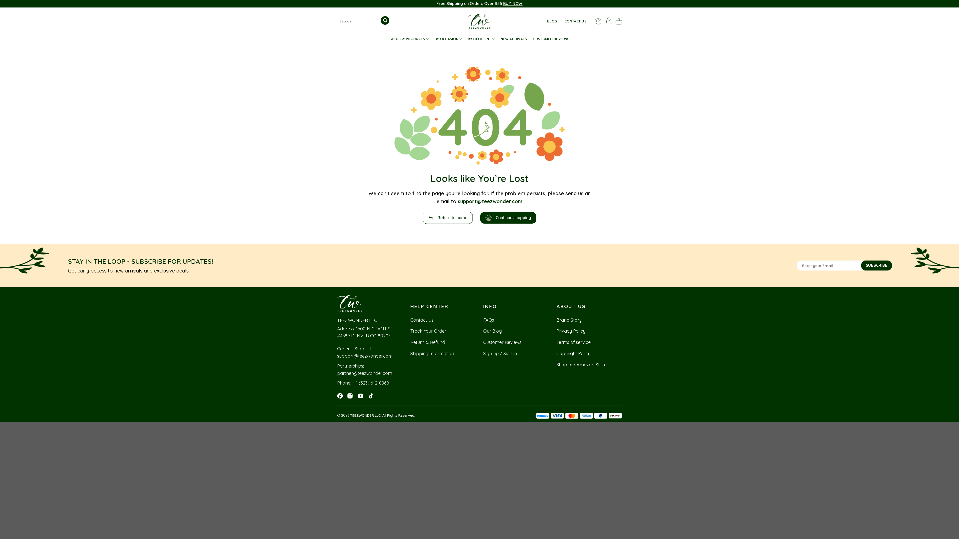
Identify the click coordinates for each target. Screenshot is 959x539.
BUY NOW (513, 3)
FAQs (488, 320)
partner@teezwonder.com (364, 373)
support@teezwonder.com (365, 356)
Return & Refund (427, 342)
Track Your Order (428, 331)
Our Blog (492, 331)
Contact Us (422, 320)
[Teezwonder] (479, 21)
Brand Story (569, 320)
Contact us (575, 21)
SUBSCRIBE (876, 265)
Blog (552, 21)
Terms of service (573, 342)
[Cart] (619, 21)
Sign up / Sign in (500, 353)
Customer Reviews (551, 39)
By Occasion (447, 39)
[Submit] (385, 20)
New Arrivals (513, 39)
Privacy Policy (570, 331)
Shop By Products (407, 39)
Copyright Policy (573, 353)
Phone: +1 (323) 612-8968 (363, 383)
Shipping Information (432, 353)
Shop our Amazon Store (581, 365)
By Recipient (479, 39)
